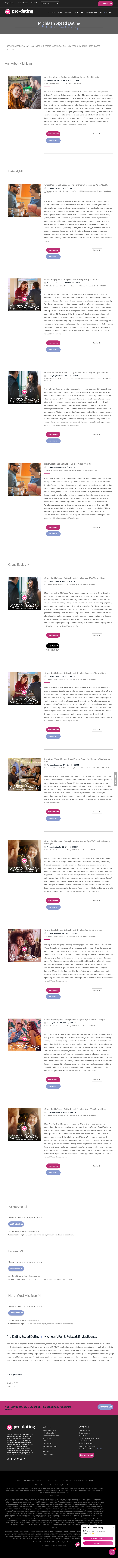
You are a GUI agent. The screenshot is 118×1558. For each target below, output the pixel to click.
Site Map (52, 1485)
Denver (16, 1504)
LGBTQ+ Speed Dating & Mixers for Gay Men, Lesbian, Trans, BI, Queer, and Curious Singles (64, 1490)
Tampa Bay (72, 1522)
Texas (51, 1538)
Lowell (34, 1510)
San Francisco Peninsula (55, 1518)
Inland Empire (17, 1508)
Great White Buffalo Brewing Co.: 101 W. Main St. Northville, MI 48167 (72, 470)
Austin (69, 1499)
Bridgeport (39, 1501)
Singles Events (9, 3)
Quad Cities (24, 1517)
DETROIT (47, 46)
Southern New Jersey (88, 1520)
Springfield (8, 1522)
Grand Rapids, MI (19, 564)
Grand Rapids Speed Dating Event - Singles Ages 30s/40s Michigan (75, 673)
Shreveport (37, 1520)
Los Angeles (21, 1510)
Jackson (25, 1508)
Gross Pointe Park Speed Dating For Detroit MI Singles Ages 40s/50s (76, 185)
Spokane (98, 1520)
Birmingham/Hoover (18, 1501)
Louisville (28, 1510)
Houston (82, 1506)
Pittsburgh (76, 1515)
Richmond (61, 1517)
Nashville (82, 1511)
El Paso (48, 1504)
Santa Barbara (97, 1518)
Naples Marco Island (73, 1511)
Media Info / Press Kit (85, 1441)
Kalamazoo (48, 1508)
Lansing (70, 1508)
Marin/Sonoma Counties (50, 1510)
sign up (109, 12)
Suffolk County (48, 1522)
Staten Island (39, 1522)
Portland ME (8, 1517)
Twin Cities (21, 1524)
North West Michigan (35, 1513)
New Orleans (9, 1513)
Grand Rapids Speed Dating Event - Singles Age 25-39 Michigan (73, 930)
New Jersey (67, 1534)
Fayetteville (60, 1504)
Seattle (31, 1520)
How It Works (47, 1438)
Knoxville (63, 1508)
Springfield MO (24, 1522)
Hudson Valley (90, 1506)
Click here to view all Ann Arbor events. (72, 125)
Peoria (49, 1515)
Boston (32, 1501)
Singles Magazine (84, 1433)
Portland (100, 1515)
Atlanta (47, 1499)
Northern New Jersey (48, 1513)
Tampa (57, 1538)
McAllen (61, 1510)
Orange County (98, 1513)
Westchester (71, 1524)
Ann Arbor (34, 1499)
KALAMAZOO (72, 46)
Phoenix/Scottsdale (66, 1515)
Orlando (7, 1515)
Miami (90, 1510)
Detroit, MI (15, 171)
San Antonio (16, 1518)
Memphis (85, 1510)
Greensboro (38, 1506)
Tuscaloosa (13, 1524)
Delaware (10, 1504)
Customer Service (84, 1430)
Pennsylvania (38, 1536)
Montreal (54, 1511)
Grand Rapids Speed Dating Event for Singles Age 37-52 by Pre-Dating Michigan (77, 842)
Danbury (89, 1502)
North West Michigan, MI (24, 1295)
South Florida (61, 1520)
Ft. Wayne (98, 1504)
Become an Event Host (86, 1443)
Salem (98, 1517)
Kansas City (56, 1508)
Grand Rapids (22, 1506)
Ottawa (13, 1515)
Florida (14, 1533)
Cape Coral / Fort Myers (68, 1501)
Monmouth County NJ (36, 1511)
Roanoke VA (68, 1517)
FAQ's (44, 1441)
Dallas (84, 1502)
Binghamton (8, 1501)
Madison (40, 1510)
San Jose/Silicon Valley (85, 1518)
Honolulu (75, 1506)
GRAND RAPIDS (59, 46)
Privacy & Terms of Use (42, 1485)
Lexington (83, 1508)
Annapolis (41, 1499)
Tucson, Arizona (64, 1538)
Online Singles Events (49, 1433)
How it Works (64, 12)
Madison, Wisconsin (17, 1534)
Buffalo (51, 1501)
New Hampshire (97, 1511)
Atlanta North (54, 1499)
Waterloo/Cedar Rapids (59, 1524)
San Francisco (42, 1518)
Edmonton (41, 1504)
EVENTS (52, 12)
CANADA (50, 1531)
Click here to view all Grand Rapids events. (62, 626)
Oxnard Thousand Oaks (24, 1515)
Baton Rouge (97, 1499)
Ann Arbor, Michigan (18, 63)
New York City (18, 1513)
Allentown (27, 1499)
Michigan (31, 1534)
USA (8, 46)
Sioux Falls (45, 1520)
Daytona (101, 1502)
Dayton (95, 1502)
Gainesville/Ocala (12, 1506)
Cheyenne (23, 1502)
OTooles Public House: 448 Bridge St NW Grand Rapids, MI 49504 (71, 584)
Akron (8, 1499)
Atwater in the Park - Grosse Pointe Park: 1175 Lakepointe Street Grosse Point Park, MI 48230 (77, 192)
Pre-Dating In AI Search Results (67, 1542)
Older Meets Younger (63, 1492)
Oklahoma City (82, 1513)
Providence (16, 1517)
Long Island (13, 1510)
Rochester (77, 1517)
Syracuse (56, 1522)
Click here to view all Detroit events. (66, 425)
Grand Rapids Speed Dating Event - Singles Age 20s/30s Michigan (74, 578)
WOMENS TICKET (53, 134)
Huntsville (98, 1506)
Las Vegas (76, 1508)
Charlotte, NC (58, 1531)
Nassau (89, 1511)
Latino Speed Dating (50, 1492)
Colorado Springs (52, 1502)
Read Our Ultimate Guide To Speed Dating (45, 1542)
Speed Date (46, 3)
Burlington (57, 1501)
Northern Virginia (60, 1513)
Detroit (30, 1504)
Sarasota (15, 1520)
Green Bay (30, 1506)
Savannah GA (23, 1520)
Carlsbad (79, 1501)
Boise (27, 1501)
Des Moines (23, 1504)
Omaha (90, 1513)
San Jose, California (25, 1538)
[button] (112, 1552)
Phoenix (54, 1536)
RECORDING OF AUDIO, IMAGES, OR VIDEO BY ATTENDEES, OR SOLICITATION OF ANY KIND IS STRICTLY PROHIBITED (54, 1481)
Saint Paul (92, 1517)
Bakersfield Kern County (79, 1499)
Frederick (85, 1504)
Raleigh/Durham (42, 1517)
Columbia (61, 1502)
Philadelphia (56, 1515)
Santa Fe (9, 1520)
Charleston (99, 1501)
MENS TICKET (53, 140)
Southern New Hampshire (73, 1520)
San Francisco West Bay (71, 1518)
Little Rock (96, 1508)
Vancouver (29, 1524)
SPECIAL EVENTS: (11, 1488)
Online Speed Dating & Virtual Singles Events (29, 1488)
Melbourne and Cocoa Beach (73, 1510)
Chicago (30, 1502)
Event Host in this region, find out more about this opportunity (50, 1235)
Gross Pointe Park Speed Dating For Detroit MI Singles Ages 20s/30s (76, 372)
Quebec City (32, 1517)
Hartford (69, 1506)
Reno (55, 1517)
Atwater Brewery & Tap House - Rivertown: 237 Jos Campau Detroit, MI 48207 (76, 286)
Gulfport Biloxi (54, 1506)
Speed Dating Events (49, 1430)
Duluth (35, 1504)
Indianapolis (9, 1508)
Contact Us (11, 1386)
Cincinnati (36, 1502)
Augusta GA (62, 1499)
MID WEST (15, 46)
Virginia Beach (37, 1524)
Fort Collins (68, 1504)
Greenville (46, 1506)
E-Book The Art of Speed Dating (89, 1438)
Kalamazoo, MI (18, 1207)
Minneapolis (19, 1511)
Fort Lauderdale (77, 1504)
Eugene (53, 1504)
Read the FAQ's (13, 1383)
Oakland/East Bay (72, 1513)
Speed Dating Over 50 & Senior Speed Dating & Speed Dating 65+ (61, 1488)
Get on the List (105, 4)
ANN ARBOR (36, 46)
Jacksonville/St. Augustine (36, 1508)
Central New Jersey (89, 1501)
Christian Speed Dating (30, 1490)
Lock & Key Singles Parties (51, 1436)
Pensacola (43, 1515)
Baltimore (89, 1499)
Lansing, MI (15, 1251)
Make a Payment (48, 1454)
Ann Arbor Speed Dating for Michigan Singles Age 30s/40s (71, 77)
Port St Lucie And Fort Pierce (88, 1515)
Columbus (68, 1502)
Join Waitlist (52, 646)
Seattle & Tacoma (37, 1538)
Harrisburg (63, 1506)
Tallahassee (64, 1522)
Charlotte (7, 1502)
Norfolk (26, 1513)
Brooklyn (45, 1501)
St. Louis (31, 1522)
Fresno (92, 1504)
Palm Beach (35, 1515)
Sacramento (84, 1517)
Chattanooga (15, 1502)
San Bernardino (25, 1518)
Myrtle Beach (62, 1511)
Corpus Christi (77, 1502)
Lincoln (90, 1508)
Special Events (47, 1449)
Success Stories (23, 3)
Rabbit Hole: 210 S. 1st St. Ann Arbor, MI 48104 (63, 83)
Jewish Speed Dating (17, 1490)
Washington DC (47, 1524)
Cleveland (43, 1502)
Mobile (26, 1511)
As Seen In (82, 1436)
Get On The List (115, 779)
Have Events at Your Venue (87, 1446)
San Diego (34, 1518)
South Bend (53, 1520)
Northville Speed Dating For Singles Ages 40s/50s (67, 464)
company (79, 12)
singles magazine (94, 12)
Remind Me (96, 134)
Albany (13, 1499)
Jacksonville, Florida (65, 1533)
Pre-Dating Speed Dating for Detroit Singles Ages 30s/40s (71, 279)
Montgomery (46, 1511)
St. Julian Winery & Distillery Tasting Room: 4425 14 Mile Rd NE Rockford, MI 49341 (77, 768)
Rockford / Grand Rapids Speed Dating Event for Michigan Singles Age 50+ (77, 760)
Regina (50, 1517)
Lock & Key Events (60, 1485)
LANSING (83, 46)
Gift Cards (34, 3)
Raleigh (73, 1536)
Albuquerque (19, 1499)
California (44, 1531)
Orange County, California (20, 1536)
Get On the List (16, 1224)
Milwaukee (12, 1511)
